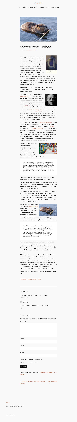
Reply (21, 308)
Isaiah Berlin (27, 106)
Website (22, 352)
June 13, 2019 (25, 302)
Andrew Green (29, 50)
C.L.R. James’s (51, 126)
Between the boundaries (46, 122)
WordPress (13, 415)
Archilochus (37, 111)
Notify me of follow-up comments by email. (32, 359)
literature (34, 50)
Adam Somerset (23, 279)
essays (39, 279)
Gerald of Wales (33, 206)
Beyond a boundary (37, 128)
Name (22, 338)
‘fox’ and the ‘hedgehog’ (35, 109)
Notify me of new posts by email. (29, 362)
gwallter (38, 3)
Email (22, 345)
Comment (23, 322)
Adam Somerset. (24, 96)
